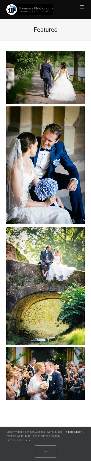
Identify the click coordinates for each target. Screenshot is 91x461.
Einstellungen (74, 431)
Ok (45, 451)
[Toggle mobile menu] (82, 7)
